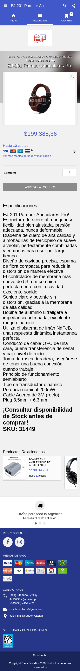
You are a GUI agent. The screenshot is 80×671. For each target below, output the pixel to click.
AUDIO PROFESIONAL (31, 56)
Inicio (11, 56)
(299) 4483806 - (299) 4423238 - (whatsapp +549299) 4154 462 (23, 599)
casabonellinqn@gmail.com (26, 609)
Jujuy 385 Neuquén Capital (26, 615)
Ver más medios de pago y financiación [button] (27, 155)
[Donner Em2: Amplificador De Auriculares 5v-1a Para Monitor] (14, 468)
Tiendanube (40, 655)
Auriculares (54, 56)
